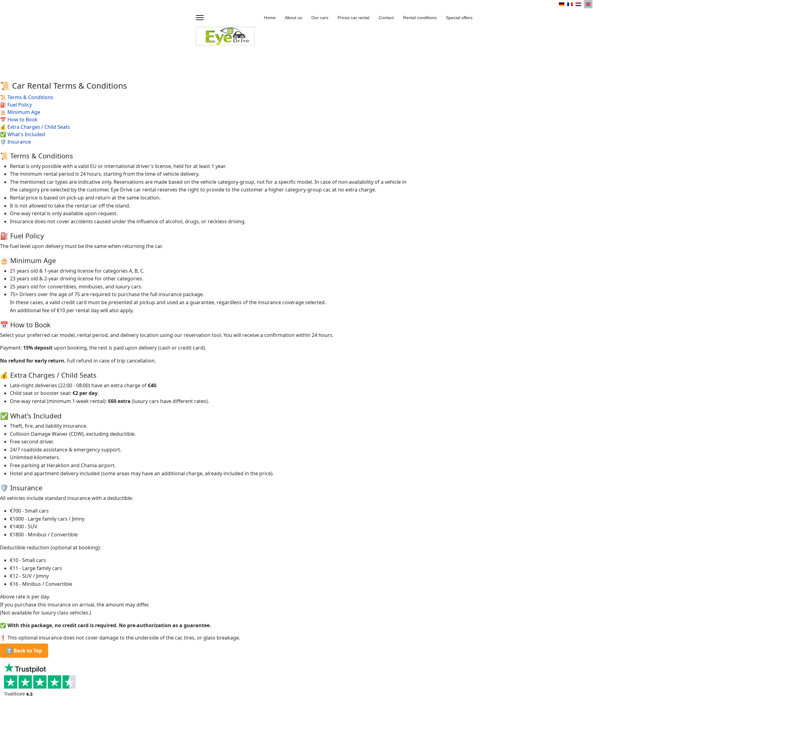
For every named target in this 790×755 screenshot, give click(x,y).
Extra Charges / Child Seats (38, 127)
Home (270, 17)
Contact (386, 17)
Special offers (459, 17)
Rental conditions (420, 17)
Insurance (19, 141)
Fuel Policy (19, 104)
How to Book (22, 119)
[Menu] (200, 17)
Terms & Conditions (30, 97)
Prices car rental (353, 17)
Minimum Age (23, 112)
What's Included (26, 134)
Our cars (319, 17)
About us (293, 17)
